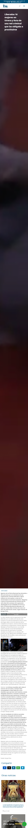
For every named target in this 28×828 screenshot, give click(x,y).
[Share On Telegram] (22, 767)
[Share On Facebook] (5, 767)
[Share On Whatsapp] (18, 767)
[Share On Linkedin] (14, 767)
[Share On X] (9, 767)
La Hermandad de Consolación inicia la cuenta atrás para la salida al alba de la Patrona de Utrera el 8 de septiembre (13, 796)
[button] (24, 824)
